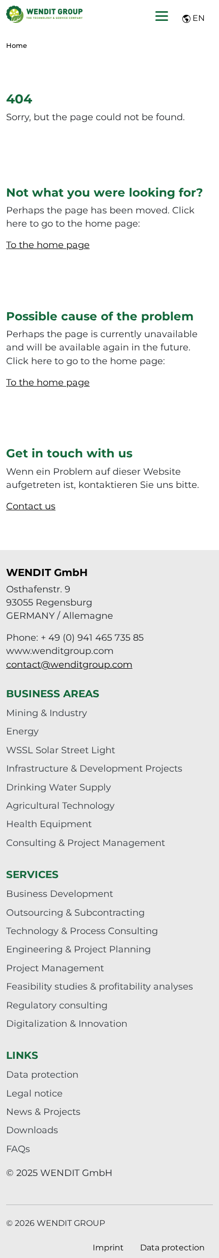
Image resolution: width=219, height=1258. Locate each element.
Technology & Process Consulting (82, 930)
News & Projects (43, 1111)
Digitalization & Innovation (66, 1023)
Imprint (108, 1247)
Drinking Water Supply (58, 787)
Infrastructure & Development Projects (94, 768)
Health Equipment (49, 823)
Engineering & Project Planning (78, 949)
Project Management (55, 968)
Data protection (42, 1074)
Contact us (31, 506)
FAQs (18, 1148)
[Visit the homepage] (44, 14)
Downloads (32, 1130)
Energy (22, 731)
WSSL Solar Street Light (60, 750)
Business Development (59, 893)
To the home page (48, 244)
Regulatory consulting (56, 1005)
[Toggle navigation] (161, 16)
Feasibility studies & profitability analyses (99, 986)
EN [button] (197, 18)
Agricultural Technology (60, 805)
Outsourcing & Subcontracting (75, 912)
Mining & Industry (46, 712)
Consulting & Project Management (85, 842)
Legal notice (34, 1093)
